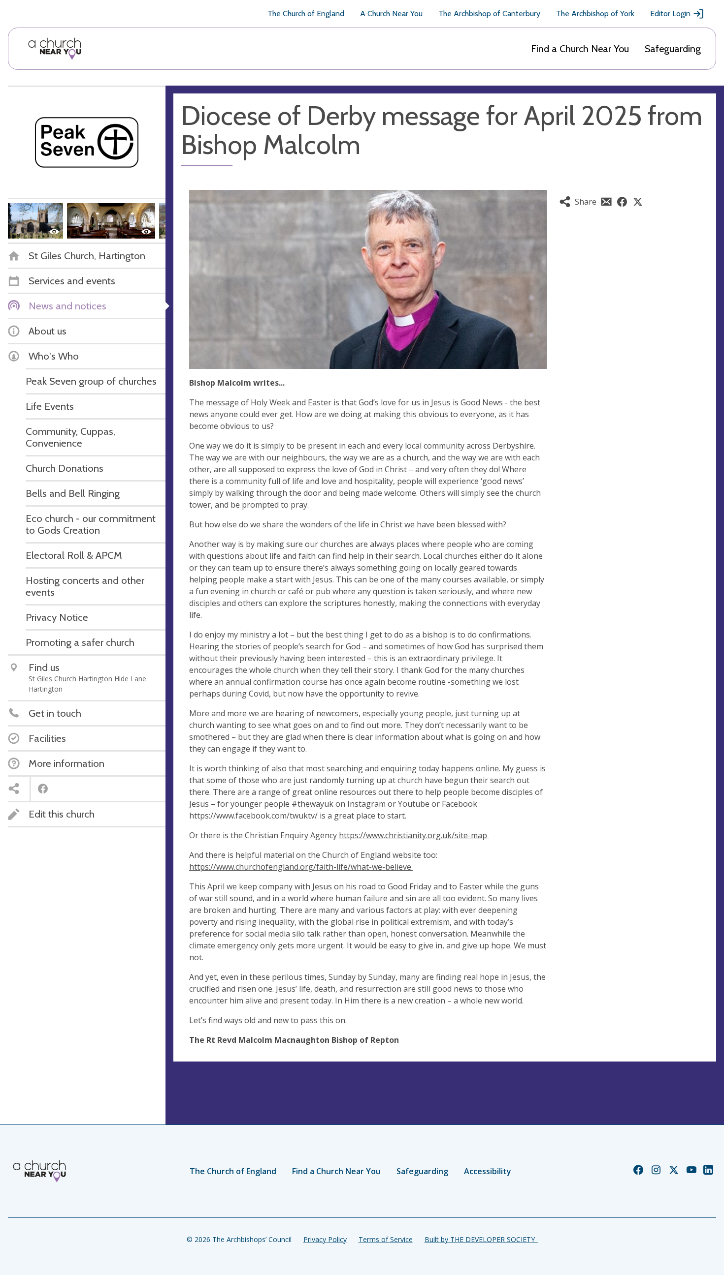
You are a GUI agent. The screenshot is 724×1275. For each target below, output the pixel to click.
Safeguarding (673, 49)
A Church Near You (391, 13)
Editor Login (670, 13)
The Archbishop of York (595, 13)
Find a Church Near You (580, 49)
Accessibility (487, 1171)
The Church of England (305, 13)
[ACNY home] (54, 48)
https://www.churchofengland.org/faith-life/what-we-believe (301, 866)
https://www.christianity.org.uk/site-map (414, 835)
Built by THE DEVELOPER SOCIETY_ (481, 1239)
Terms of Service (386, 1239)
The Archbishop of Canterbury (489, 13)
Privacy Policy (325, 1239)
